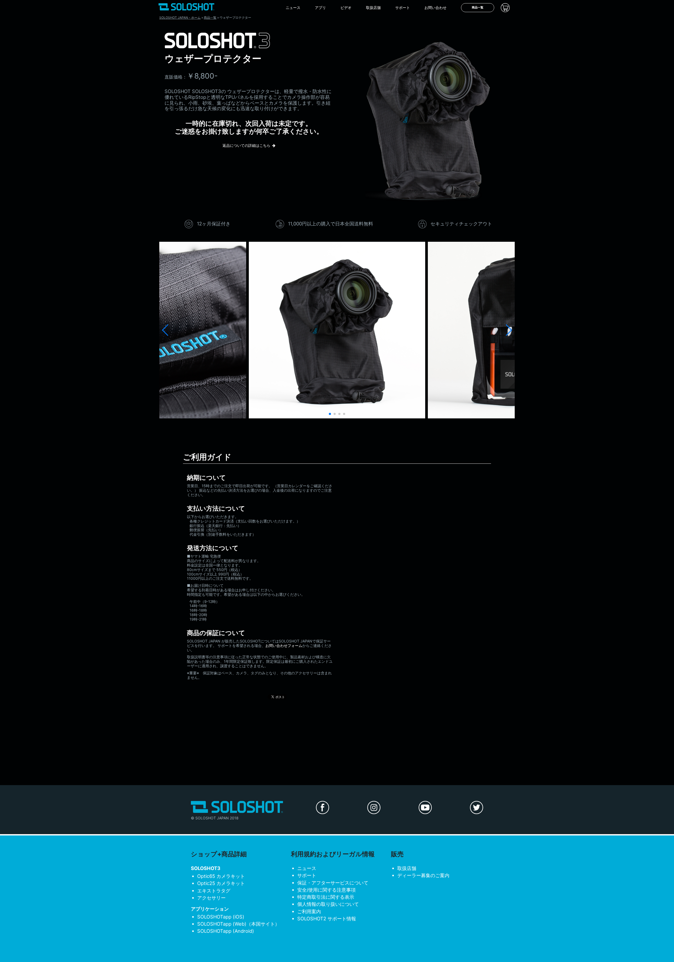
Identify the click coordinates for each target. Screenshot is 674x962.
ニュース (293, 7)
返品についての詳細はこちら (246, 145)
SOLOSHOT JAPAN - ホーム (180, 18)
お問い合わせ (435, 7)
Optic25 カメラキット (221, 883)
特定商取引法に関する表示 (325, 897)
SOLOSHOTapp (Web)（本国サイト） (238, 924)
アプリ (320, 7)
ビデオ (345, 7)
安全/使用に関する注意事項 (326, 890)
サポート (402, 7)
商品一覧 (477, 7)
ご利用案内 (309, 911)
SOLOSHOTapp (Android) (225, 931)
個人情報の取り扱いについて (328, 904)
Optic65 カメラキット (221, 876)
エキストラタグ (213, 890)
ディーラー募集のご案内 (423, 875)
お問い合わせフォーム (283, 645)
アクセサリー (211, 898)
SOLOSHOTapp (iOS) (220, 917)
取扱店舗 (373, 7)
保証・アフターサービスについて (332, 883)
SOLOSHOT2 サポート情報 (326, 918)
